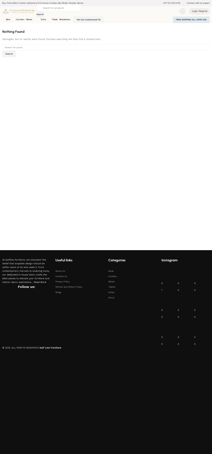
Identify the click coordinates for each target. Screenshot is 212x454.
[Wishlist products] (182, 11)
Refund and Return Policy (68, 287)
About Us (60, 271)
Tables (111, 287)
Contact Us (61, 276)
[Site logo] (18, 11)
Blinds (111, 281)
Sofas (111, 292)
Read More (40, 282)
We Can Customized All (88, 19)
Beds (111, 271)
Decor (111, 297)
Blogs (58, 292)
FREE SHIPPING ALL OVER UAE (191, 19)
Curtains (112, 276)
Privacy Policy (62, 281)
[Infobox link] (42, 3)
